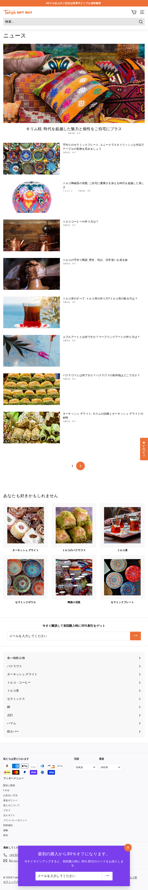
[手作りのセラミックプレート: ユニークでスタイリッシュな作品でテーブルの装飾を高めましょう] (31, 158)
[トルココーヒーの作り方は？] (31, 235)
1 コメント (68, 190)
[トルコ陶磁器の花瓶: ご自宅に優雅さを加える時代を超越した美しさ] (31, 197)
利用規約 (8, 825)
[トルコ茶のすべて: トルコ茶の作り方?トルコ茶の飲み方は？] (31, 312)
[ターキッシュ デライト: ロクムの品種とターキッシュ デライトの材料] (31, 427)
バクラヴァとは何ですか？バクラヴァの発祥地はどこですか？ (101, 375)
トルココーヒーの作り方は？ (81, 221)
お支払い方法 (10, 795)
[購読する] (135, 636)
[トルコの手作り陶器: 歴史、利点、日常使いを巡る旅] (31, 274)
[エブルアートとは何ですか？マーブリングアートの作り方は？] (31, 351)
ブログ (6, 810)
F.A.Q (6, 790)
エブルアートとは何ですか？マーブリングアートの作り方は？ (101, 337)
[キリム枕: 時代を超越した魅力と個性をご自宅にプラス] (74, 83)
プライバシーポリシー (15, 820)
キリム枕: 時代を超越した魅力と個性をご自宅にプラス (74, 128)
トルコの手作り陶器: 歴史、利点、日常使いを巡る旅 (95, 260)
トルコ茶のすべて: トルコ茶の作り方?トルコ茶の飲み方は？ (100, 298)
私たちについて (11, 805)
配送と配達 (9, 785)
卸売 (5, 835)
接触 (5, 830)
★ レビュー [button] (144, 449)
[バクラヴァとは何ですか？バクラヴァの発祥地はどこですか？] (31, 389)
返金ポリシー (10, 800)
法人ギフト (9, 815)
